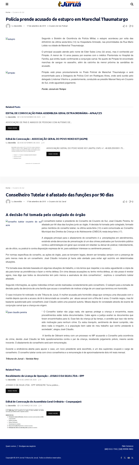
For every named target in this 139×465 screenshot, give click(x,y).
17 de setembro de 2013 (36, 26)
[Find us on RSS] (132, 457)
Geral (64, 201)
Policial (64, 26)
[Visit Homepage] (69, 4)
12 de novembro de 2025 (30, 117)
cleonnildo (18, 26)
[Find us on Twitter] (125, 457)
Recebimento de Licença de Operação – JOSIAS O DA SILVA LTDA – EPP (45, 375)
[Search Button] (132, 4)
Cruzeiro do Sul (18, 12)
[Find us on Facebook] (121, 457)
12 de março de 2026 (28, 405)
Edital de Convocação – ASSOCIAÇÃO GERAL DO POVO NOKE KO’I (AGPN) (47, 138)
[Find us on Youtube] (129, 457)
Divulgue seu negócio (27, 446)
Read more (13, 128)
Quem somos (11, 446)
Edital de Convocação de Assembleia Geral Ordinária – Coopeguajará (43, 401)
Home (8, 12)
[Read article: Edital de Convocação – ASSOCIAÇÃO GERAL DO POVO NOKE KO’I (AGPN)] (25, 156)
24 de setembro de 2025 (29, 143)
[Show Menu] (7, 4)
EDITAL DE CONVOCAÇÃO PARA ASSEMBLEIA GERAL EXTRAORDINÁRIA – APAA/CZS (54, 113)
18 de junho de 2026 (28, 380)
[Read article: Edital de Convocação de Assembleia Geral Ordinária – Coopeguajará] (25, 418)
